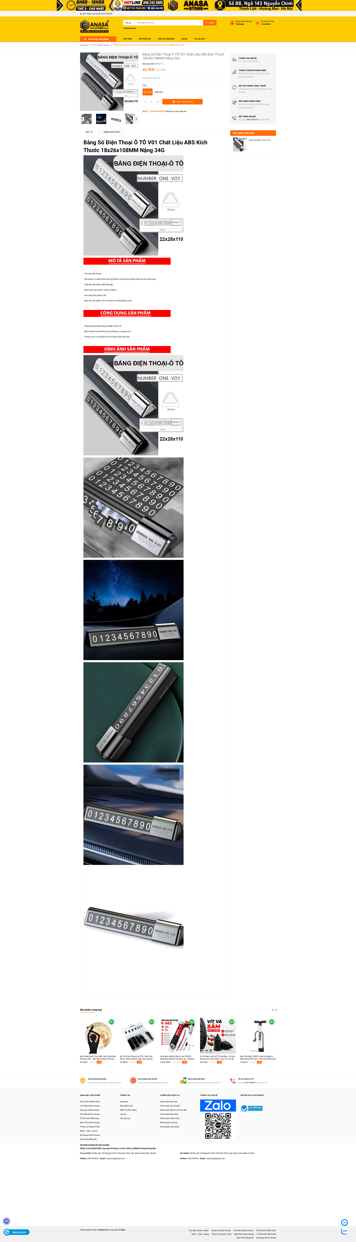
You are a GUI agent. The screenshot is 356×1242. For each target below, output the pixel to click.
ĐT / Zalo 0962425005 (155, 111)
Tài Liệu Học (125, 1118)
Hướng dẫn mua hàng (169, 1127)
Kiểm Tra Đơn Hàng (128, 1110)
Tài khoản (240, 24)
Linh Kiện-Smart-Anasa (90, 1106)
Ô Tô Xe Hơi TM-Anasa (89, 1118)
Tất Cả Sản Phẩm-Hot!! (90, 1101)
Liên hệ (123, 1114)
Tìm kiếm (209, 22)
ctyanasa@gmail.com (115, 1158)
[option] (87, 120)
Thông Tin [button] (125, 1095)
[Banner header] (178, 5)
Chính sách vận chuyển (170, 1106)
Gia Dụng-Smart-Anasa (90, 1135)
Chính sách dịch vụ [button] (170, 1095)
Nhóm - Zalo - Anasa (88, 1131)
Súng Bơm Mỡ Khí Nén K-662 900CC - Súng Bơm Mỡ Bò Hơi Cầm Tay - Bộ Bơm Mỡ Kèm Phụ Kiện (177, 1058)
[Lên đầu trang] (344, 1214)
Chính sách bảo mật (168, 1101)
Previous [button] (82, 119)
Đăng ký (249, 21)
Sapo (123, 1230)
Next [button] (136, 119)
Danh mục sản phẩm (98, 39)
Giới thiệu (124, 1101)
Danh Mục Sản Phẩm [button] (90, 1095)
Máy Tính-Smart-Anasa (90, 1122)
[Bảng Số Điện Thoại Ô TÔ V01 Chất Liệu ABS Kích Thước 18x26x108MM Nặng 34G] (240, 144)
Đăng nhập (240, 21)
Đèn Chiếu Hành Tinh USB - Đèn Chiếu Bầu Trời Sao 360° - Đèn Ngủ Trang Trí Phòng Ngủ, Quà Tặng (98, 1058)
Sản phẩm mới (126, 1106)
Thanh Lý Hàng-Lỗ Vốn (90, 1127)
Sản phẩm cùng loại (91, 1009)
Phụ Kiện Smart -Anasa (90, 1114)
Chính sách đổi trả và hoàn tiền (173, 1110)
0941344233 (106, 14)
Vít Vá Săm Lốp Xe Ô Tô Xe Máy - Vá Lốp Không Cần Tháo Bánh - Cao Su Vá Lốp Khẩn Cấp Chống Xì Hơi (217, 1058)
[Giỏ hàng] (257, 22)
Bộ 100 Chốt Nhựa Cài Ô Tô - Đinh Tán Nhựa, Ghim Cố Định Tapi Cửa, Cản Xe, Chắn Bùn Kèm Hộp (136, 1058)
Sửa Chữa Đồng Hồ (88, 1139)
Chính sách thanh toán (170, 1118)
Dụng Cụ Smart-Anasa (89, 1110)
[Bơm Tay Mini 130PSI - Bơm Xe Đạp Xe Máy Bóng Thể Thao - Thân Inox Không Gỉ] (258, 1036)
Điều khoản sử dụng (168, 1122)
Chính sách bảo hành (169, 1114)
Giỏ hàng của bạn (267, 21)
